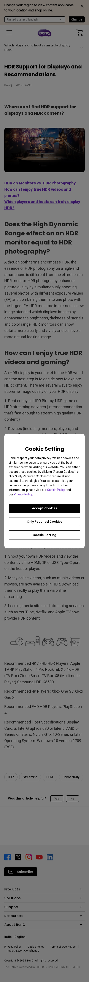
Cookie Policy (56, 490)
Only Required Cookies (44, 521)
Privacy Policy (23, 494)
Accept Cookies (44, 508)
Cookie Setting (44, 535)
